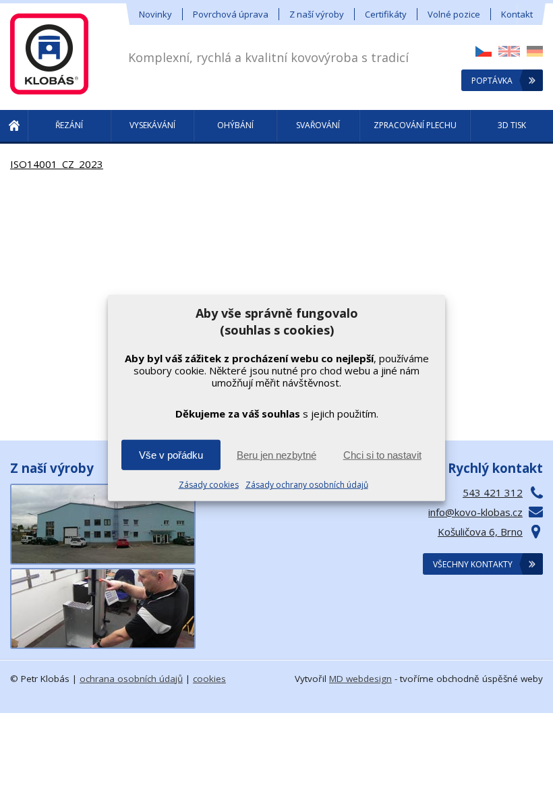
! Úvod (14, 127)
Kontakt (517, 14)
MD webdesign (360, 679)
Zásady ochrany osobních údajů (306, 484)
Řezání (69, 125)
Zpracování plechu (415, 125)
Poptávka (492, 80)
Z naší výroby (316, 14)
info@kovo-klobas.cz (475, 512)
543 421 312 (493, 492)
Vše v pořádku (171, 455)
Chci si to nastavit (382, 455)
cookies (209, 679)
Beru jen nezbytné (276, 455)
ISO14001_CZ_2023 (56, 164)
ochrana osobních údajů (131, 679)
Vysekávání (152, 125)
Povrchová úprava (230, 14)
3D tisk (512, 125)
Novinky (155, 14)
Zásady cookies (209, 484)
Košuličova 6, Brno (480, 531)
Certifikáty (386, 14)
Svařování (318, 125)
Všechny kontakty (473, 564)
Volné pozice (454, 14)
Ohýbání (235, 125)
